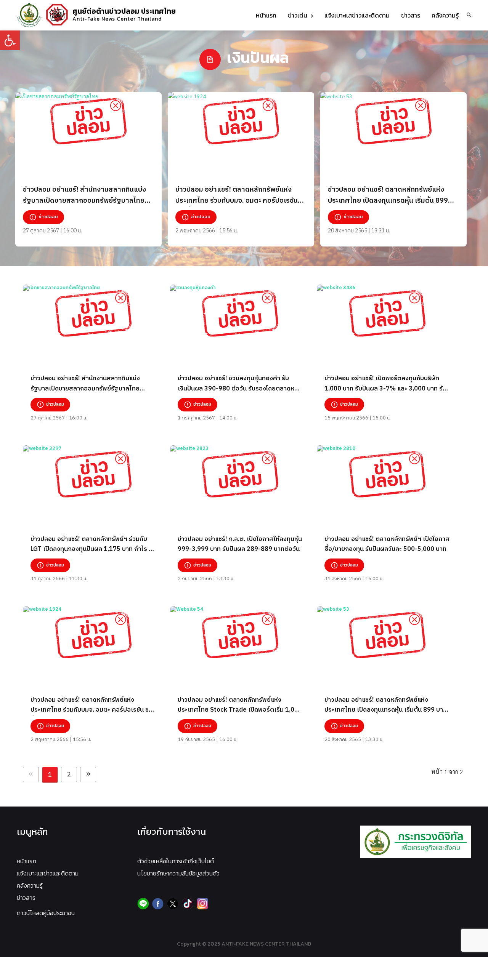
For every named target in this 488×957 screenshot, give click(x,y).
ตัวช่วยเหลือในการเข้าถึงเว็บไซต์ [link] (175, 861)
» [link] (88, 774)
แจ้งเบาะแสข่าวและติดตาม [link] (48, 873)
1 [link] (50, 775)
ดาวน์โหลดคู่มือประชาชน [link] (46, 912)
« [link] (31, 774)
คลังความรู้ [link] (30, 885)
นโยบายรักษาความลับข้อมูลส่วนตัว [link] (178, 873)
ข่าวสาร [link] (26, 897)
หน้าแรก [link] (26, 861)
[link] (10, 40)
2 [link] (69, 774)
